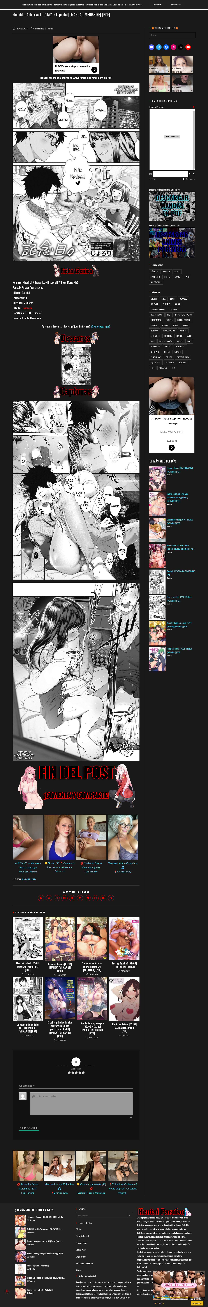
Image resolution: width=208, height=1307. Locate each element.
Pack (187, 277)
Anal (164, 298)
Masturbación (165, 341)
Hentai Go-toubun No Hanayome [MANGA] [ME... (46, 1277)
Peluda (33, 879)
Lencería (168, 336)
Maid (153, 341)
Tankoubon (169, 362)
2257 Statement (82, 1235)
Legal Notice (81, 1256)
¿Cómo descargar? (100, 326)
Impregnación (169, 330)
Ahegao (154, 298)
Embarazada (156, 320)
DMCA (78, 1229)
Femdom (154, 325)
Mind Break (155, 346)
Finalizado (39, 28)
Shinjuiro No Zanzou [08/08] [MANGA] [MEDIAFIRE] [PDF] (92, 967)
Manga (50, 28)
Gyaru (175, 325)
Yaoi (173, 368)
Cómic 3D (155, 271)
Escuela (169, 320)
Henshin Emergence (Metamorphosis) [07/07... (45, 1253)
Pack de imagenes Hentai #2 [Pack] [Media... (45, 1241)
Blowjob (183, 298)
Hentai (167, 277)
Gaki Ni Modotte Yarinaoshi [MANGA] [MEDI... (44, 1229)
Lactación (155, 336)
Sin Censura (156, 282)
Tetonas (182, 362)
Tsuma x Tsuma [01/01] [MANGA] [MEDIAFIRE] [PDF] (60, 967)
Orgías (167, 352)
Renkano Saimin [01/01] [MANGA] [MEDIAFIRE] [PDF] (124, 1028)
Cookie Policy (81, 1249)
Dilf (169, 314)
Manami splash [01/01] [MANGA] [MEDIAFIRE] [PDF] (27, 967)
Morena (168, 346)
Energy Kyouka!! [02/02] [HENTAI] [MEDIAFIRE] (124, 965)
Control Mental (158, 309)
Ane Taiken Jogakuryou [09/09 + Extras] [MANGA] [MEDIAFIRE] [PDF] (92, 1028)
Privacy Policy (81, 1242)
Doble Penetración (183, 314)
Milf (189, 341)
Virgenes (163, 368)
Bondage (154, 304)
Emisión (166, 271)
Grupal (165, 325)
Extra (177, 271)
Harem (185, 325)
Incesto (183, 330)
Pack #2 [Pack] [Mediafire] (38, 1265)
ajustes (137, 4)
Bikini (172, 298)
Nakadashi (26, 879)
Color (177, 304)
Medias (180, 341)
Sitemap (79, 1270)
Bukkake (166, 304)
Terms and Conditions (84, 1263)
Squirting (155, 362)
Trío (153, 368)
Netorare (155, 352)
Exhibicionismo (183, 320)
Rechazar (175, 4)
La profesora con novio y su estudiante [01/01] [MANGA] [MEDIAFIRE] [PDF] (177, 497)
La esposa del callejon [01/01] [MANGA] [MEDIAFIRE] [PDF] (28, 1028)
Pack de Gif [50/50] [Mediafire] (40, 1289)
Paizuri (178, 352)
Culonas (173, 309)
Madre (189, 336)
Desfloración (157, 314)
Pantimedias (156, 357)
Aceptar (157, 4)
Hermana (154, 330)
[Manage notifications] (6, 1291)
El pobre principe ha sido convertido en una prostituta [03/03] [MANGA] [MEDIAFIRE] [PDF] (60, 1029)
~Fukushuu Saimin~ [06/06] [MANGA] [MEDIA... (45, 1216)
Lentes (179, 336)
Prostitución (183, 357)
